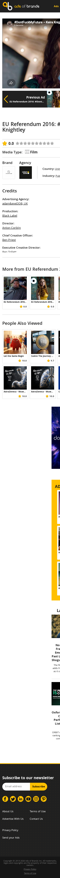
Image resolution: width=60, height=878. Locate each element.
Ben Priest (9, 240)
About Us (7, 811)
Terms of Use (38, 811)
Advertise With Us (13, 819)
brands (26, 6)
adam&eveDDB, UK (15, 203)
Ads (56, 6)
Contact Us (36, 819)
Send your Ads (11, 838)
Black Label (9, 216)
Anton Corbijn (11, 228)
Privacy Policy (10, 830)
